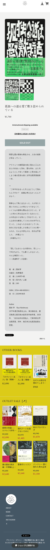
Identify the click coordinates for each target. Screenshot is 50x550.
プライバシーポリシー (14, 540)
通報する (42, 339)
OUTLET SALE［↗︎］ (15, 401)
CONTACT (9, 516)
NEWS (8, 512)
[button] (12, 89)
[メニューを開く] (4, 4)
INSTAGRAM (10, 520)
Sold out (25, 129)
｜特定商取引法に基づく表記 (33, 540)
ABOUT (9, 508)
